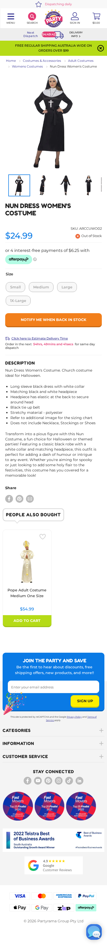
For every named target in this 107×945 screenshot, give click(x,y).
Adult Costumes (80, 61)
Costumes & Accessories (42, 61)
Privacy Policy (74, 717)
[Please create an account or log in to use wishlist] (42, 536)
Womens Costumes (27, 66)
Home (11, 61)
